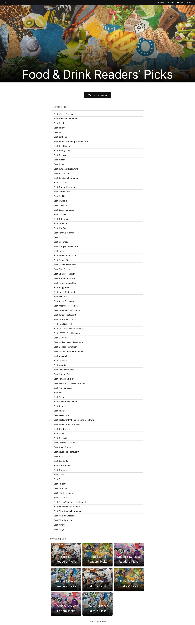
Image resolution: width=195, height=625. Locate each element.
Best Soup (58, 456)
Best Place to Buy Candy (65, 401)
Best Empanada (61, 242)
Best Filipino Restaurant (65, 255)
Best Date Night (61, 219)
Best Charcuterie (61, 182)
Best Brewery (60, 155)
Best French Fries (62, 260)
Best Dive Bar (60, 228)
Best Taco (58, 479)
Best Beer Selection (63, 146)
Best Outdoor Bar (62, 374)
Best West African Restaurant (68, 511)
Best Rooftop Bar (62, 429)
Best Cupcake (60, 214)
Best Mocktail (60, 356)
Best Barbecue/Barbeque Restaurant (71, 141)
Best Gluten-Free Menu (64, 278)
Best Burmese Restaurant (66, 169)
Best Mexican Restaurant (65, 347)
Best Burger (59, 164)
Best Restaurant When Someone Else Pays (74, 420)
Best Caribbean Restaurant (66, 178)
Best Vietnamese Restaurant (67, 506)
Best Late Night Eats (63, 324)
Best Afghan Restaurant (65, 114)
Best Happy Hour (61, 287)
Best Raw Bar (60, 411)
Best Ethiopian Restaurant (66, 246)
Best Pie (57, 392)
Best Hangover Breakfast (65, 283)
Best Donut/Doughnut (64, 233)
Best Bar (58, 132)
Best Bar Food (60, 137)
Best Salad (59, 433)
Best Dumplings (61, 237)
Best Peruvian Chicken (64, 379)
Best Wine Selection (63, 520)
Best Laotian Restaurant (65, 319)
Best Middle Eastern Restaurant (69, 351)
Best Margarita (61, 338)
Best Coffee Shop (62, 191)
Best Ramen (59, 406)
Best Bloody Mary (62, 150)
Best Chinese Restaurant (65, 187)
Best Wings (59, 529)
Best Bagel (59, 123)
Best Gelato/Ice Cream (64, 274)
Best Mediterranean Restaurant (68, 342)
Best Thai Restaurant (63, 493)
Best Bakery (59, 128)
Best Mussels (60, 360)
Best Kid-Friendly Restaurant (67, 310)
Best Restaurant (61, 415)
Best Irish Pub (60, 296)
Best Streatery (60, 470)
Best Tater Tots (61, 488)
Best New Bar (60, 365)
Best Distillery (60, 223)
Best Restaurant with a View (67, 424)
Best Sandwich (61, 438)
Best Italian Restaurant (64, 301)
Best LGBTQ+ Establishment (67, 333)
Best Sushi (59, 474)
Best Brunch (59, 160)
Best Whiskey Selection (65, 516)
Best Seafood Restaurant (65, 443)
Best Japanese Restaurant (66, 306)
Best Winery (59, 525)
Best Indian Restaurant (64, 292)
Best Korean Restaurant (65, 315)
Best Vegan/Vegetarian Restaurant (70, 502)
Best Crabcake (60, 201)
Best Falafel (59, 251)
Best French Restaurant (65, 265)
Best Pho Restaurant (63, 388)
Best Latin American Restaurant (68, 328)
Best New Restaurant (64, 369)
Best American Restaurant (66, 118)
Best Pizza (59, 397)
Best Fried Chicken (62, 269)
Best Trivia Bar (60, 497)
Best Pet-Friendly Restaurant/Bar (69, 383)
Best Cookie (59, 196)
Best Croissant (60, 205)
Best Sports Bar (61, 461)
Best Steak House (62, 465)
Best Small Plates (62, 447)
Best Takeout (60, 484)
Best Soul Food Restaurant (66, 452)
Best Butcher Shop (62, 173)
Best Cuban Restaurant (64, 210)
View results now (97, 95)
